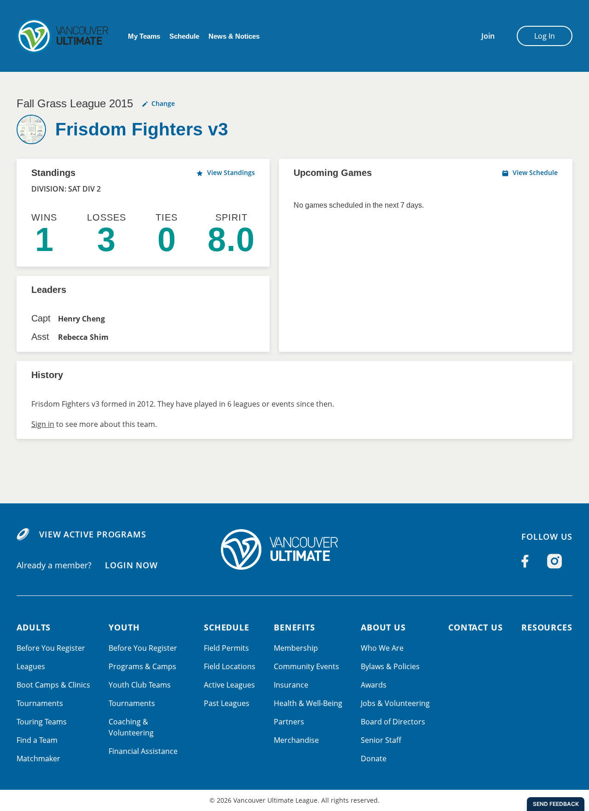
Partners (289, 722)
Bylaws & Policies (390, 666)
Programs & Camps (142, 666)
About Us (383, 627)
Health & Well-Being (308, 703)
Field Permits (226, 648)
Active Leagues (229, 685)
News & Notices (234, 36)
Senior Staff (381, 740)
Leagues (31, 666)
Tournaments (40, 703)
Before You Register (51, 648)
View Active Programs (92, 534)
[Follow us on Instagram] (554, 561)
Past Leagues (226, 703)
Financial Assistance (143, 751)
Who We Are (382, 648)
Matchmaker (38, 758)
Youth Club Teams (140, 685)
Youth (124, 627)
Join (488, 36)
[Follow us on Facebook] (525, 560)
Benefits (294, 627)
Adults (34, 627)
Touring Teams (42, 722)
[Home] (294, 549)
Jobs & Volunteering (395, 703)
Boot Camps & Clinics (53, 685)
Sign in (42, 424)
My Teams (144, 36)
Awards (374, 685)
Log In (544, 36)
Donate (374, 758)
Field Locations (229, 666)
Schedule (184, 36)
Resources (546, 627)
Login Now (131, 565)
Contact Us (475, 627)
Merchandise (296, 740)
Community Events (306, 666)
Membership (296, 648)
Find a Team (37, 740)
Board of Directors (393, 722)
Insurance (291, 685)
